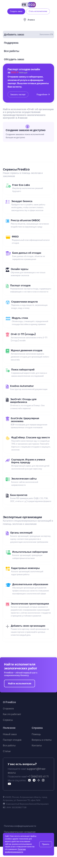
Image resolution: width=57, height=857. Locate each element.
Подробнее (42, 94)
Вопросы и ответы (42, 740)
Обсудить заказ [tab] (14, 59)
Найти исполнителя (19, 683)
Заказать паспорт (18, 94)
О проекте (8, 708)
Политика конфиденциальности (20, 825)
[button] (52, 850)
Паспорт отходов (12, 740)
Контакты (37, 745)
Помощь (36, 734)
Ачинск (31, 19)
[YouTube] (10, 784)
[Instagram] (43, 780)
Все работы (9, 745)
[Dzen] (39, 780)
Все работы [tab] (11, 51)
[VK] (30, 780)
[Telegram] (34, 780)
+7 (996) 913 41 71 (38, 776)
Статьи (7, 751)
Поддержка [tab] (11, 43)
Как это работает (12, 714)
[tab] (28, 34)
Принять (45, 844)
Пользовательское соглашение (20, 831)
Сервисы (8, 720)
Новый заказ (10, 734)
